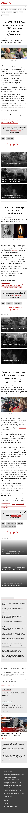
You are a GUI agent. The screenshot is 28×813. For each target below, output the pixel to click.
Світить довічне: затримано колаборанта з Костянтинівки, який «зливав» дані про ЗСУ (13, 120)
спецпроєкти (4, 15)
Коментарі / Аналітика (7, 685)
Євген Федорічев (7, 701)
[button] (14, 593)
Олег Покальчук (6, 689)
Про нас (6, 800)
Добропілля (18, 303)
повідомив (15, 250)
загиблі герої (9, 303)
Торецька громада (11, 523)
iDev (11, 796)
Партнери (6, 803)
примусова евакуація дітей (9, 526)
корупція (9, 12)
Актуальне (4, 664)
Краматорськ (9, 138)
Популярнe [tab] (20, 597)
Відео (2, 715)
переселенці (13, 9)
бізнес (19, 9)
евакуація (20, 523)
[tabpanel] (14, 630)
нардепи (15, 12)
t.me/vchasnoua (16, 131)
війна (24, 9)
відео (20, 12)
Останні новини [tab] (7, 597)
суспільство (4, 9)
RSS (5, 810)
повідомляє (22, 427)
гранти (3, 12)
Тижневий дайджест (10, 806)
